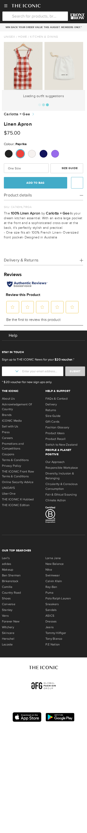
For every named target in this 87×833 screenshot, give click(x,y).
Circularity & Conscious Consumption (61, 486)
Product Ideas (55, 433)
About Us (8, 398)
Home (22, 36)
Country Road (11, 592)
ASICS (49, 615)
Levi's (6, 558)
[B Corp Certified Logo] (65, 515)
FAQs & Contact (56, 398)
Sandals (51, 610)
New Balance (54, 564)
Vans (5, 615)
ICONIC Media (12, 420)
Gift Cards (52, 421)
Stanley (7, 610)
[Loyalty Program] (77, 16)
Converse (8, 604)
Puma (49, 592)
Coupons (8, 454)
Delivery (51, 404)
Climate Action (55, 500)
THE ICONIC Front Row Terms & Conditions (18, 474)
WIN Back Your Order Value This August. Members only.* (43, 27)
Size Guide (69, 168)
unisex (9, 36)
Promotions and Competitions (13, 446)
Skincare (8, 633)
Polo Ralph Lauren (58, 598)
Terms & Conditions (15, 460)
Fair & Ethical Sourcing (61, 494)
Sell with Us (10, 426)
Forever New (10, 621)
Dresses (51, 621)
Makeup (7, 569)
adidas (6, 564)
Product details (18, 195)
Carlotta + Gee (17, 114)
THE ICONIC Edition (15, 505)
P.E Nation (52, 644)
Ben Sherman (11, 575)
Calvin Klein (53, 581)
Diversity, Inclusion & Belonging (59, 476)
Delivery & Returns (21, 260)
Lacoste (7, 644)
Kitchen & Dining (44, 36)
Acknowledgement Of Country (17, 407)
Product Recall (55, 439)
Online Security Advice (17, 482)
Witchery (8, 627)
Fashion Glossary (57, 427)
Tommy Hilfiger (55, 633)
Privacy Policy (11, 465)
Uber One (8, 493)
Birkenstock (10, 581)
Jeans (49, 627)
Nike (48, 569)
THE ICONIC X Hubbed (18, 499)
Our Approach (55, 462)
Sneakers (52, 604)
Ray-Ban (51, 587)
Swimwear (52, 575)
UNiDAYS (8, 488)
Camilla (7, 587)
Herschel (8, 638)
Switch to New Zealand (61, 444)
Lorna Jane (53, 558)
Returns (50, 410)
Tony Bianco (53, 638)
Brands (7, 415)
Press (6, 432)
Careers (7, 438)
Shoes (6, 598)
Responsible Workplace (61, 467)
